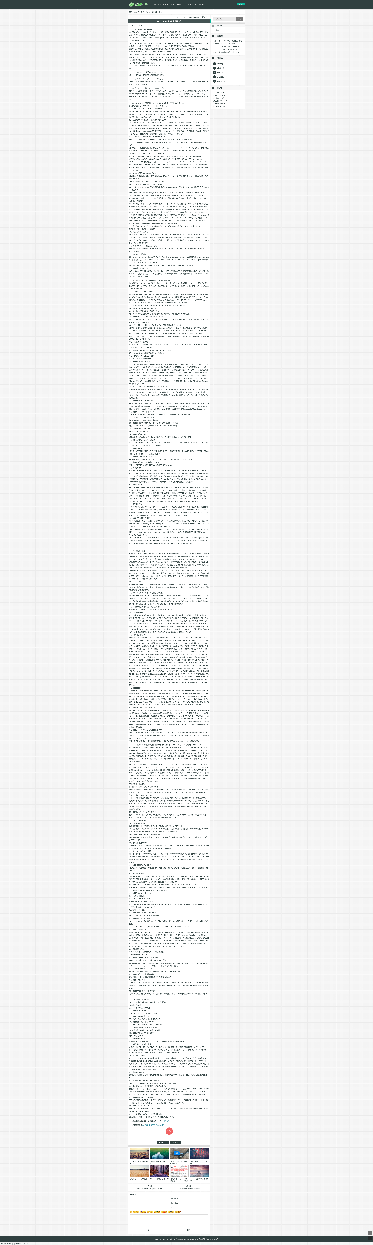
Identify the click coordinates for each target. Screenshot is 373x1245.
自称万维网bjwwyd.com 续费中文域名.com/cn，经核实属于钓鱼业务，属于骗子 (179, 1181)
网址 (172, 1207)
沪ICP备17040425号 (211, 1239)
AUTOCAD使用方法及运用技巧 (153, 1125)
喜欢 (163, 1142)
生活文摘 (178, 4)
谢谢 (220, 72)
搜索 (239, 19)
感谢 (220, 64)
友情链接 (201, 4)
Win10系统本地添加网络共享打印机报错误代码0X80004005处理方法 (236, 52)
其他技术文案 (145, 12)
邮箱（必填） (175, 1203)
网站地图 (202, 1239)
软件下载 (186, 4)
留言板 (194, 4)
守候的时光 (166, 1121)
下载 (220, 68)
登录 (241, 4)
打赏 (169, 1131)
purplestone (194, 1239)
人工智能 (169, 4)
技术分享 (161, 4)
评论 (205, 17)
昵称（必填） (175, 1198)
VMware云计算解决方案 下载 (159, 1179)
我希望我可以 (222, 77)
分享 (176, 1142)
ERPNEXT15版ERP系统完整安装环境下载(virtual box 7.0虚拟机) (235, 46)
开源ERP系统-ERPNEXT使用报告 (225, 44)
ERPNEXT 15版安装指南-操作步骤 (225, 49)
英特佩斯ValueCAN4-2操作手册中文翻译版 (228, 41)
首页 (154, 4)
